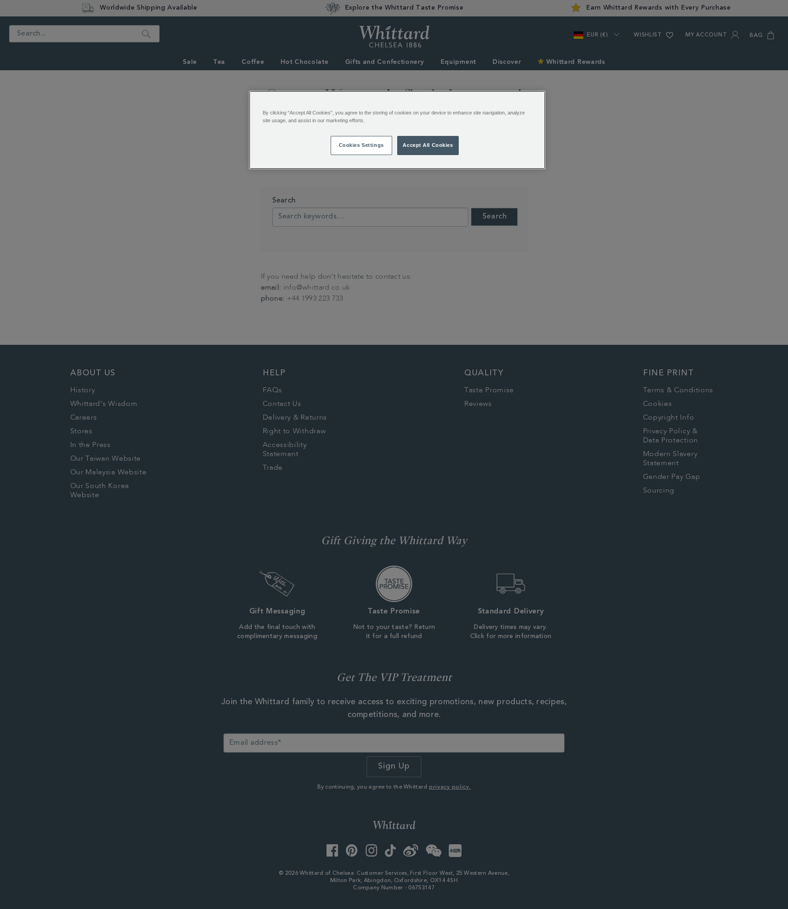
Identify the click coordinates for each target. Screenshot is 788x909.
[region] (397, 130)
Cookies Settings (361, 145)
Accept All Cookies (428, 145)
